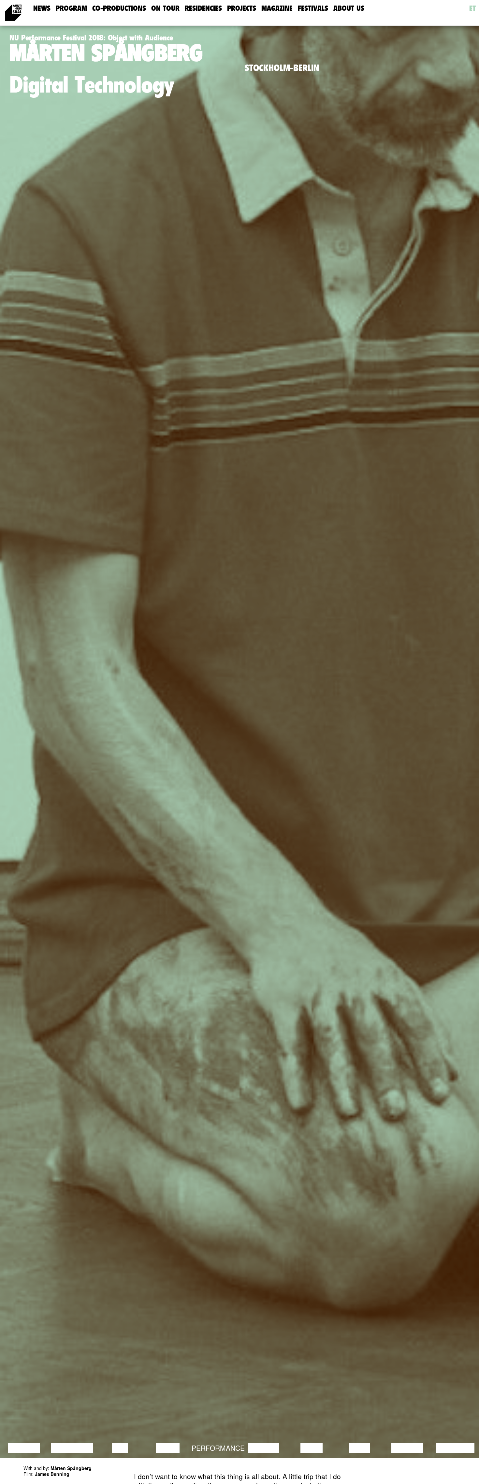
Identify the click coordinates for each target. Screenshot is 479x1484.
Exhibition (455, 1448)
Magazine (277, 8)
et (472, 8)
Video (359, 1448)
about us (348, 8)
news (42, 8)
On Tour (165, 8)
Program (71, 8)
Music (311, 1448)
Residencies (203, 8)
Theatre (263, 1448)
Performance (218, 1448)
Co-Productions (119, 8)
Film (120, 1448)
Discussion (72, 1448)
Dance (168, 1448)
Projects (241, 8)
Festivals (313, 8)
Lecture (24, 1448)
